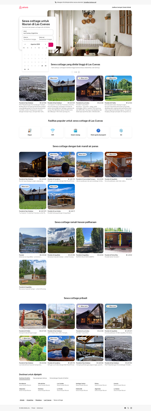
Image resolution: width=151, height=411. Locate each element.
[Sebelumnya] (72, 72)
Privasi (33, 408)
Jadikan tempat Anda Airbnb (121, 7)
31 (28, 69)
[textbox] (29, 39)
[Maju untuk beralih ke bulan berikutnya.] (45, 44)
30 (25, 69)
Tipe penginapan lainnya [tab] (40, 378)
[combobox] (37, 33)
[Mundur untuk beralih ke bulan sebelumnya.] (25, 44)
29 (45, 66)
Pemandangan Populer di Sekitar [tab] (59, 378)
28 (42, 66)
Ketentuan (40, 408)
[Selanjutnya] (78, 72)
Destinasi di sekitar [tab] (24, 378)
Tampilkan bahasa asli (90, 2)
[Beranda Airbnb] (23, 7)
